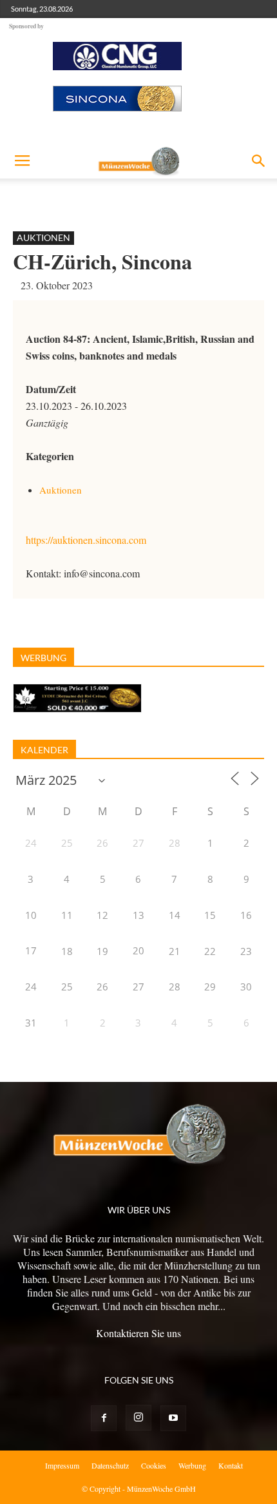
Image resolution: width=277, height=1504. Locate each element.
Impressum (62, 1465)
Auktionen (43, 237)
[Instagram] (138, 1418)
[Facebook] (104, 1418)
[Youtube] (173, 1418)
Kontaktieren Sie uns (138, 1333)
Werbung (192, 1465)
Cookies (153, 1465)
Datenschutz (110, 1465)
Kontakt (230, 1465)
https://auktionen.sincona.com (86, 539)
